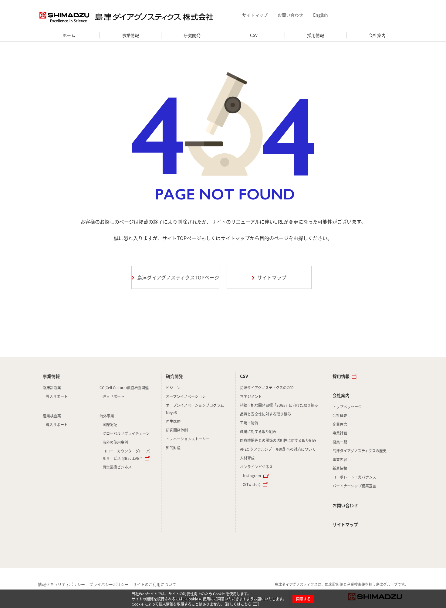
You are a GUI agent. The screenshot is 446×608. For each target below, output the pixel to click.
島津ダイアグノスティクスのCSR (267, 387)
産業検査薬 (52, 415)
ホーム (69, 35)
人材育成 (247, 457)
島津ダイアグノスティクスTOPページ (178, 277)
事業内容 (340, 459)
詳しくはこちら (239, 603)
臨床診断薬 (52, 387)
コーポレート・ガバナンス (354, 476)
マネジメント (251, 396)
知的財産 (173, 447)
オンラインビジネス (256, 466)
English (320, 15)
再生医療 (173, 421)
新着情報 (340, 468)
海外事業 (107, 415)
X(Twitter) (251, 484)
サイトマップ (255, 15)
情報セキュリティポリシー (61, 584)
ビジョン (173, 387)
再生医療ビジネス (117, 466)
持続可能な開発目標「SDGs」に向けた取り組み (279, 405)
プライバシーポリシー (109, 584)
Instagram (252, 475)
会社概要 (340, 415)
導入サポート (57, 396)
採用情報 (315, 35)
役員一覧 (340, 441)
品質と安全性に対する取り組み (265, 413)
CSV (254, 35)
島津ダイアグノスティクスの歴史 (360, 450)
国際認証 (110, 424)
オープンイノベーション (186, 396)
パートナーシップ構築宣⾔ (354, 485)
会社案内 (377, 35)
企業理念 (340, 424)
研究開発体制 (177, 430)
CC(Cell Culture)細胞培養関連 (124, 387)
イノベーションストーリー (188, 438)
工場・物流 (249, 422)
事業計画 (340, 433)
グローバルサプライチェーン (126, 433)
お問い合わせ (290, 15)
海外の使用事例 (115, 442)
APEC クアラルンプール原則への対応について (278, 449)
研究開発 (192, 35)
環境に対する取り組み (258, 431)
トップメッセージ (347, 406)
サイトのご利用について (154, 584)
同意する (303, 598)
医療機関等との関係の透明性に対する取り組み (278, 440)
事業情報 (130, 35)
